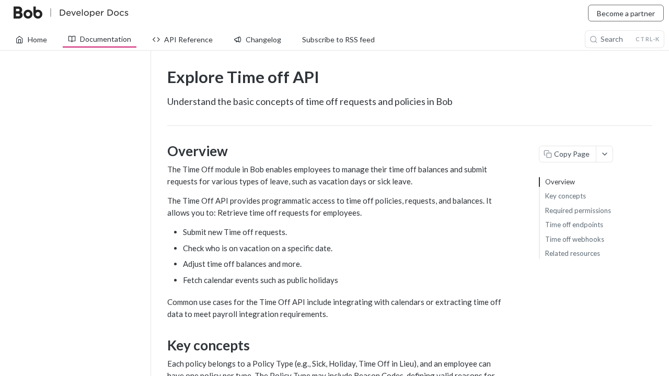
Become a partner (626, 13)
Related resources (572, 253)
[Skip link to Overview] (160, 151)
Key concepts (565, 196)
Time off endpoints (574, 224)
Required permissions (578, 210)
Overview (560, 182)
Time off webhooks (574, 239)
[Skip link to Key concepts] (160, 345)
